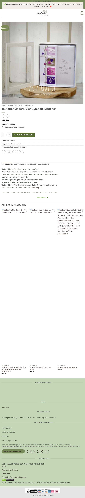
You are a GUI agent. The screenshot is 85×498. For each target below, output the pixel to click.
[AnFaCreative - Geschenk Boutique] (42, 13)
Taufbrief (12, 147)
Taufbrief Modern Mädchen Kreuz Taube (41, 368)
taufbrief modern (21, 147)
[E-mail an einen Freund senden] (14, 151)
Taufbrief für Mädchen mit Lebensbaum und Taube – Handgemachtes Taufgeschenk (14, 369)
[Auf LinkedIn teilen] (22, 151)
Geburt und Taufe (15, 105)
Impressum (6, 473)
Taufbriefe (29, 105)
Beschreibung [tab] (7, 164)
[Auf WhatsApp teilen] (3, 151)
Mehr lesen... (41, 197)
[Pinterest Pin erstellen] (18, 151)
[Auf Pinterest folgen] (43, 451)
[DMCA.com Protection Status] (8, 480)
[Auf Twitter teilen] (11, 151)
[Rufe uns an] (40, 451)
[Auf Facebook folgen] (28, 451)
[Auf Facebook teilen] (7, 151)
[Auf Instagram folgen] (32, 451)
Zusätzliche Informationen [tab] (25, 164)
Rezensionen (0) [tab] (43, 164)
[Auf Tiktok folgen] (36, 451)
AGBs (4, 466)
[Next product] (3, 116)
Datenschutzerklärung (10, 470)
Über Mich (5, 408)
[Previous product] (7, 116)
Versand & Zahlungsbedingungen (14, 477)
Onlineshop (35, 188)
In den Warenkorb (23, 135)
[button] (3, 13)
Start (4, 105)
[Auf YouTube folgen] (47, 451)
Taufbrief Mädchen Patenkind (67, 367)
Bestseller (19, 144)
